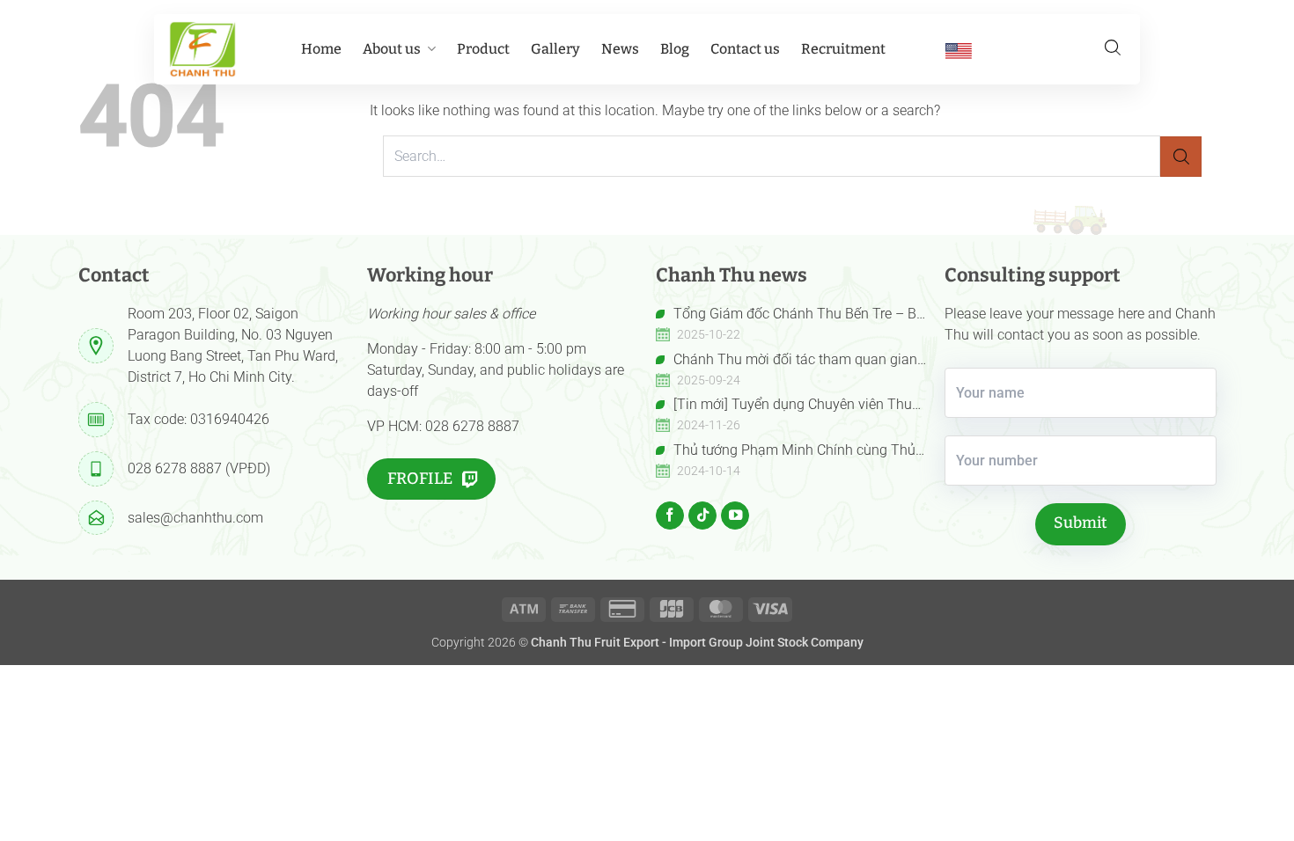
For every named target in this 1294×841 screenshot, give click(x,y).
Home (321, 48)
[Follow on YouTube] (735, 515)
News (620, 48)
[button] (1113, 47)
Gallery (555, 48)
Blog (674, 48)
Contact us (745, 48)
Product (483, 48)
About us (392, 48)
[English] (958, 50)
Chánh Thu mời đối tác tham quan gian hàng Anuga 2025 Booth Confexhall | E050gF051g (786, 360)
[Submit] (1181, 157)
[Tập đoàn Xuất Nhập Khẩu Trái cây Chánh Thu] (202, 49)
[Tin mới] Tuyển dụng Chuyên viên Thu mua (784, 405)
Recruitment (843, 48)
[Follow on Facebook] (670, 515)
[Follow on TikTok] (702, 515)
